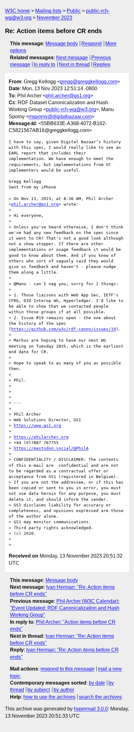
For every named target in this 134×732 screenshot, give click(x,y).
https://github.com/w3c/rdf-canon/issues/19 (63, 329)
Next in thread (74, 64)
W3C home (17, 10)
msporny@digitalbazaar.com (60, 116)
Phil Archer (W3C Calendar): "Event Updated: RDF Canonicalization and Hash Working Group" (64, 608)
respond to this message (67, 668)
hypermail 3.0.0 (91, 708)
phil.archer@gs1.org (67, 95)
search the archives (100, 697)
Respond (91, 43)
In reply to (44, 64)
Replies (101, 64)
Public (74, 10)
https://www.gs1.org (37, 425)
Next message (72, 57)
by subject (38, 689)
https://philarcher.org (41, 437)
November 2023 (54, 17)
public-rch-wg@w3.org (71, 109)
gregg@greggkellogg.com (88, 81)
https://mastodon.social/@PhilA (51, 448)
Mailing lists (48, 10)
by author (64, 689)
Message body (61, 43)
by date (97, 683)
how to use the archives (49, 697)
